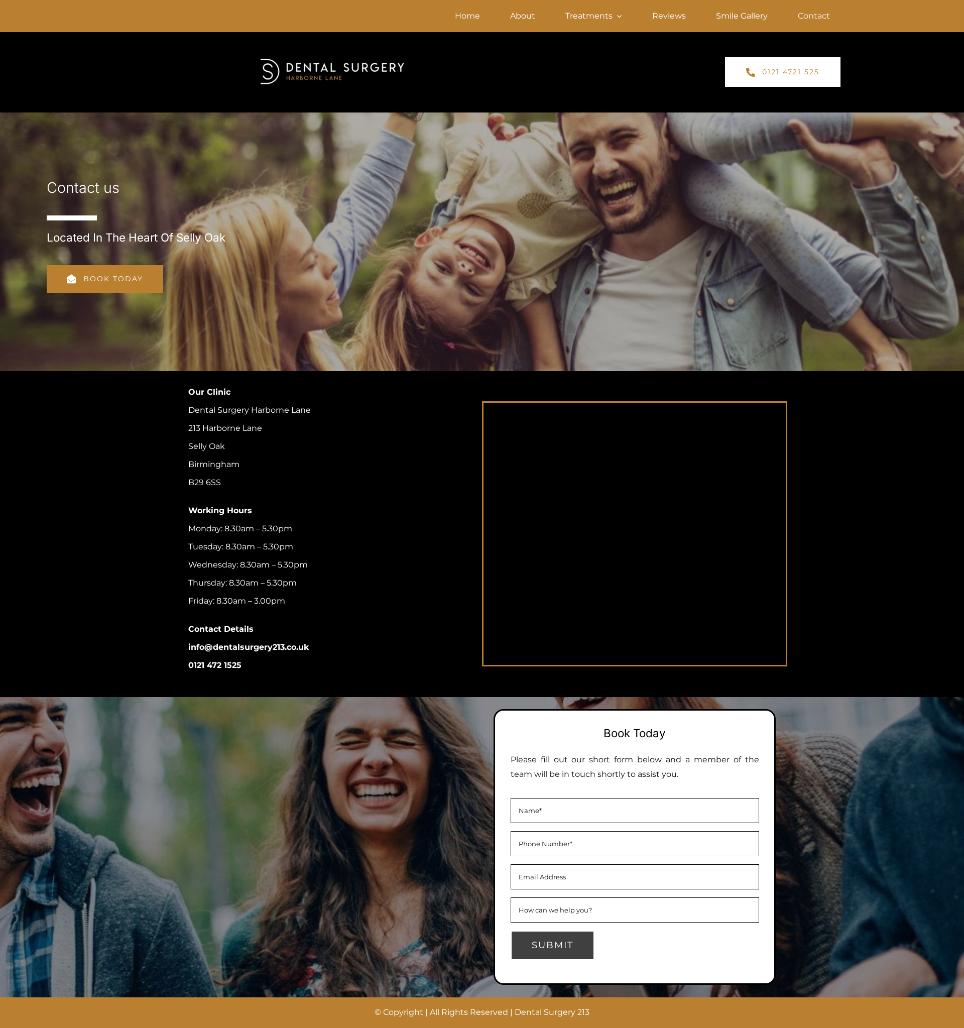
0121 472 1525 (215, 665)
